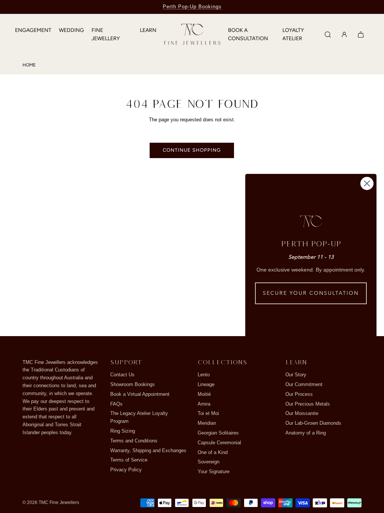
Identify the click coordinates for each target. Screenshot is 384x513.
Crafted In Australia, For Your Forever (192, 6)
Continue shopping (192, 150)
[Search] (328, 34)
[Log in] (344, 34)
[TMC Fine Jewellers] (192, 35)
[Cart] (360, 34)
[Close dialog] (367, 183)
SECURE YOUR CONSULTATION (311, 293)
